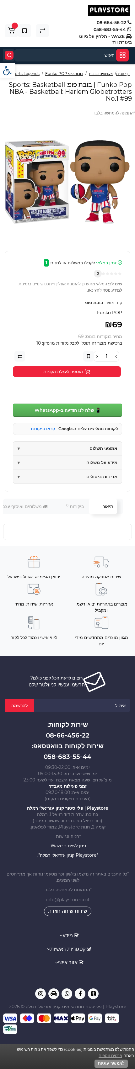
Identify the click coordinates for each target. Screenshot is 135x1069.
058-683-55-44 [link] (110, 29)
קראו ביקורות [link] (43, 428)
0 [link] (98, 273)
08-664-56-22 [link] (112, 22)
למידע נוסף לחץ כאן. (104, 290)
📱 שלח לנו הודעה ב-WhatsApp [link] (68, 410)
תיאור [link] (108, 506)
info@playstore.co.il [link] (67, 899)
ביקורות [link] (75, 506)
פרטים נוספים (110, 1055)
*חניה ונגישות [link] (68, 836)
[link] (7, 70)
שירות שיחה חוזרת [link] (67, 911)
